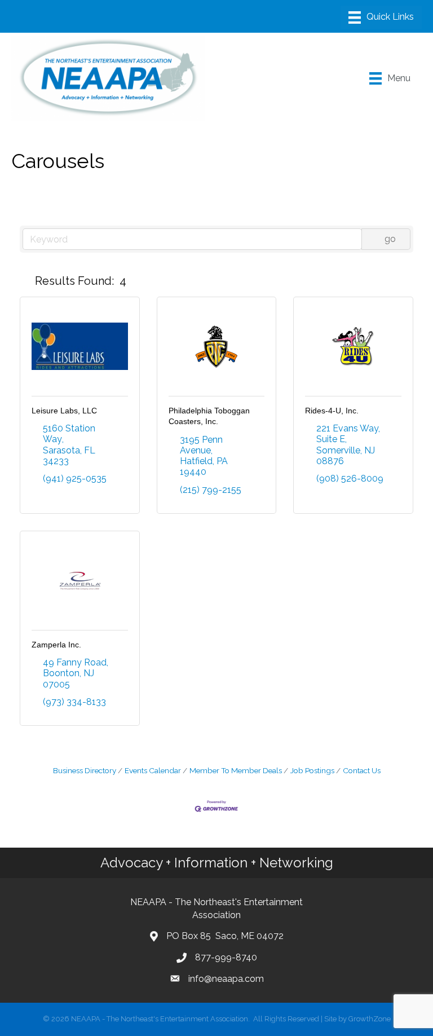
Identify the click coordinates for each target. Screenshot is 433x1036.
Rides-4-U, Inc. (332, 410)
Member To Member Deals (235, 770)
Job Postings (312, 770)
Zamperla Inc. (56, 644)
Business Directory (84, 770)
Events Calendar (153, 770)
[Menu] (381, 17)
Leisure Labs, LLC (64, 410)
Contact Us (362, 770)
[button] (25, 281)
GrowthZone (369, 1019)
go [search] (390, 238)
